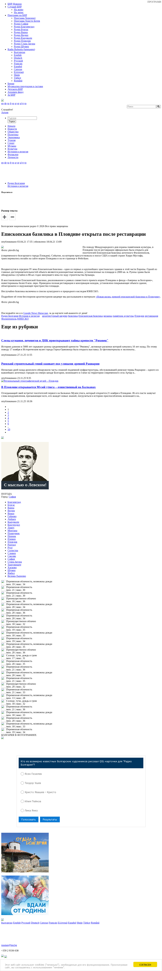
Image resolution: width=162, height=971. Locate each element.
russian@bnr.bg (9, 945)
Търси (12, 121)
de (5, 103)
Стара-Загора (15, 561)
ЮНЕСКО (23, 318)
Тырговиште (14, 564)
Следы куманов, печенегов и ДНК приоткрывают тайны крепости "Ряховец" (54, 340)
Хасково (12, 567)
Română (18, 80)
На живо (18, 9)
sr (16, 103)
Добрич (12, 519)
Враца (11, 513)
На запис (19, 12)
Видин (11, 510)
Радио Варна (21, 32)
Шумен (12, 570)
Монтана (12, 530)
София (11, 559)
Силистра (13, 550)
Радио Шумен (21, 46)
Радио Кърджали (23, 38)
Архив (4, 112)
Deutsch (18, 58)
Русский (18, 60)
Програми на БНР (17, 15)
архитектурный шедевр (54, 316)
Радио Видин (21, 35)
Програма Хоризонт (25, 18)
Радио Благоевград (24, 26)
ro (25, 103)
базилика (73, 316)
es (13, 103)
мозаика (107, 316)
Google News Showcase (35, 313)
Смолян (12, 556)
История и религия (18, 186)
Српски (18, 69)
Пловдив (139, 316)
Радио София (21, 23)
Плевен (12, 539)
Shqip (17, 75)
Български (19, 52)
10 (9, 429)
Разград (12, 544)
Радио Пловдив (22, 41)
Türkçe (17, 77)
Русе (10, 547)
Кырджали (13, 522)
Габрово (12, 516)
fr (11, 103)
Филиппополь (9, 318)
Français (18, 63)
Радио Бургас (21, 29)
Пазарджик (14, 533)
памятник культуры (123, 316)
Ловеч (11, 527)
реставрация (151, 316)
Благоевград (14, 502)
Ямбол (11, 573)
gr (18, 103)
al (21, 103)
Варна (11, 507)
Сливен (12, 553)
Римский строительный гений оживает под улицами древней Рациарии (50, 363)
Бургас (11, 505)
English (18, 55)
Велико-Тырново (17, 576)
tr (23, 103)
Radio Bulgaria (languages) (21, 49)
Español (18, 66)
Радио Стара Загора (24, 43)
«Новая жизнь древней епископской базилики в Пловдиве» (128, 296)
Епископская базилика (90, 316)
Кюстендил (14, 525)
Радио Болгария (16, 183)
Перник (12, 536)
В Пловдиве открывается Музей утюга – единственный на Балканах (48, 387)
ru (8, 103)
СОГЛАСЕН (145, 964)
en (2, 103)
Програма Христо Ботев (27, 21)
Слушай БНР (15, 6)
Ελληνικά (19, 72)
